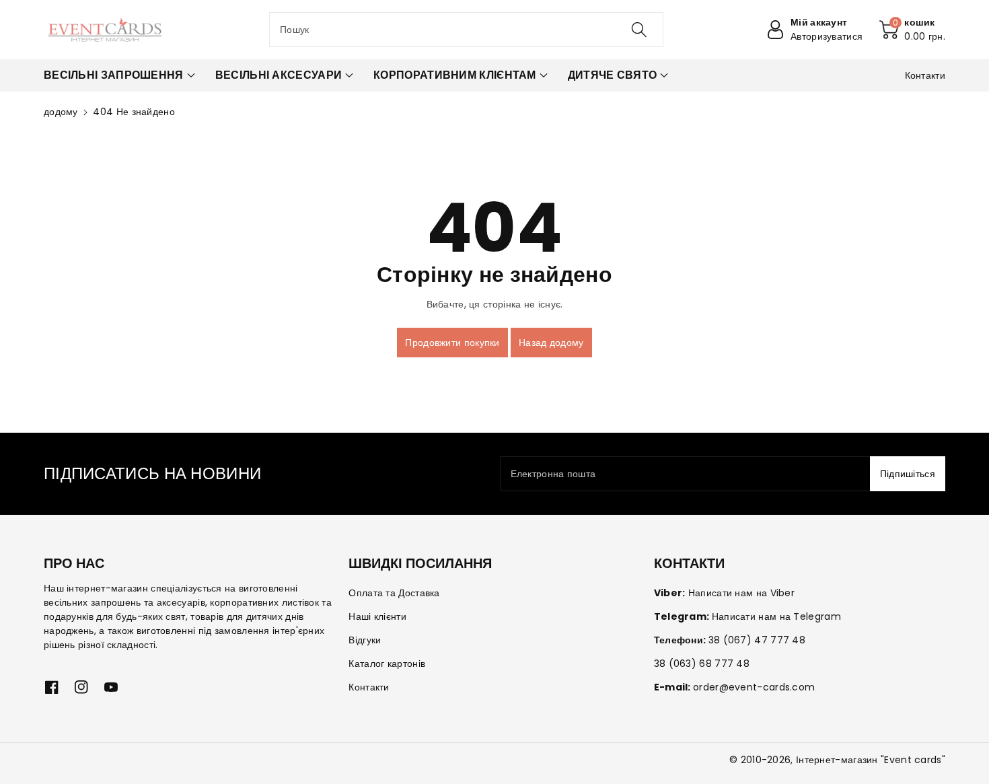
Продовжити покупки (452, 342)
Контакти (369, 687)
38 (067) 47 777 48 (756, 640)
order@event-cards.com (754, 687)
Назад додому (551, 342)
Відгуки (365, 640)
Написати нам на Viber (741, 593)
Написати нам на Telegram (776, 616)
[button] (912, 29)
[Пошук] (639, 29)
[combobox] (466, 29)
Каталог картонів (387, 663)
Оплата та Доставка (394, 593)
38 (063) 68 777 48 (701, 663)
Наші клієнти (377, 616)
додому (61, 111)
